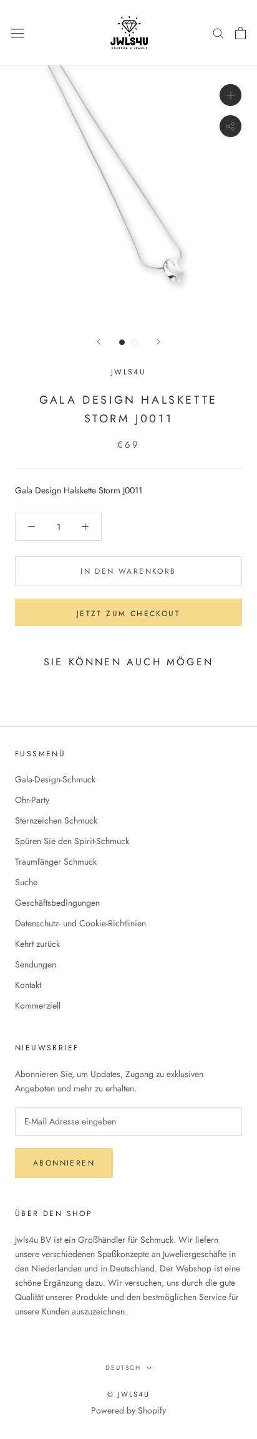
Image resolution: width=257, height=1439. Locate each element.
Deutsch (123, 1367)
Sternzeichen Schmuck (56, 820)
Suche (26, 882)
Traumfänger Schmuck (56, 861)
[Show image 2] (135, 342)
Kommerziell (38, 1005)
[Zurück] (98, 341)
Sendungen (35, 964)
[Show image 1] (122, 342)
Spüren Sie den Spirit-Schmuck (72, 841)
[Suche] (218, 32)
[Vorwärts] (158, 341)
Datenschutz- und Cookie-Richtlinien (80, 923)
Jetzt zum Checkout (128, 613)
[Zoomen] (230, 95)
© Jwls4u (128, 1394)
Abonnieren (64, 1163)
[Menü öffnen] (17, 32)
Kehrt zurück (37, 944)
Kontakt (28, 985)
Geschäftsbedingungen (57, 902)
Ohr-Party (32, 800)
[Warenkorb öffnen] (240, 33)
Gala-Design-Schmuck (55, 779)
